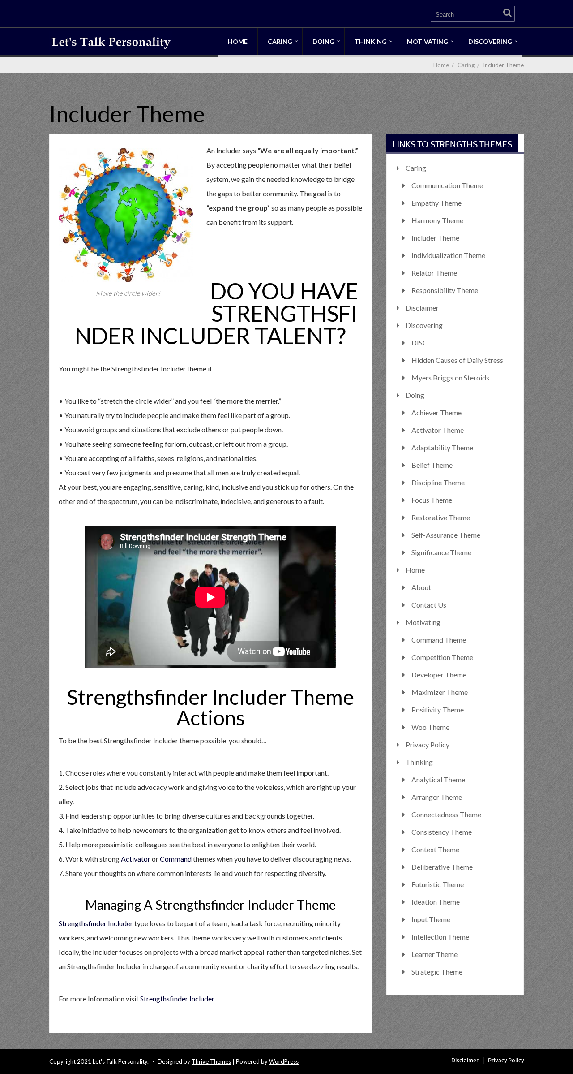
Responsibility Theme (444, 290)
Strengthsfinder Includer (96, 923)
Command (176, 858)
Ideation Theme (435, 901)
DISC (419, 342)
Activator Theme (437, 430)
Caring (280, 41)
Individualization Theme (448, 255)
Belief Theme (432, 465)
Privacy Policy (427, 744)
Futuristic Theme (437, 884)
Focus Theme (431, 500)
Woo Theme (430, 727)
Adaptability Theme (442, 447)
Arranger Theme (436, 797)
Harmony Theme (437, 220)
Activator (135, 858)
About (421, 587)
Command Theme (438, 639)
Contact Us (428, 604)
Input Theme (430, 919)
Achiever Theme (436, 412)
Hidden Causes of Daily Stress (457, 360)
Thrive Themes (211, 1061)
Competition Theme (442, 657)
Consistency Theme (441, 832)
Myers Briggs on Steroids (450, 377)
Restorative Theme (440, 517)
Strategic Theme (436, 971)
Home (238, 41)
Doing (323, 41)
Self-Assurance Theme (445, 535)
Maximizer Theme (439, 692)
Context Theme (435, 849)
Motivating (427, 41)
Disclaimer (422, 307)
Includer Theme (435, 237)
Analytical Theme (438, 779)
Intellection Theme (440, 936)
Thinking (371, 41)
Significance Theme (441, 552)
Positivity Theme (437, 709)
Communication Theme (447, 185)
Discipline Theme (438, 482)
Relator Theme (434, 272)
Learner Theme (434, 954)
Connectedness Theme (446, 814)
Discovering (490, 41)
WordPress (284, 1061)
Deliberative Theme (442, 867)
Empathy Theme (436, 202)
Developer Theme (438, 674)
